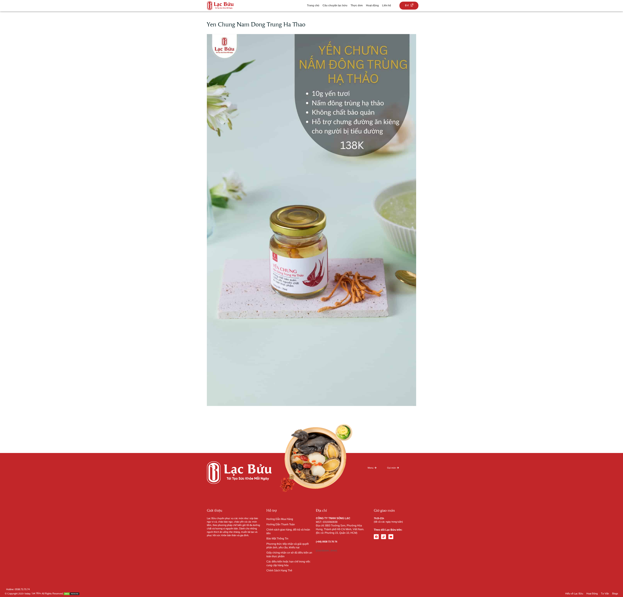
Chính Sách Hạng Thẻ (279, 570)
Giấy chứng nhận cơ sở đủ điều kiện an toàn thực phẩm (289, 554)
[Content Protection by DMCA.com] (71, 593)
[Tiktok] (383, 536)
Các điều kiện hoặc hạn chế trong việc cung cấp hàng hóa (288, 563)
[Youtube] (390, 536)
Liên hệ (386, 5)
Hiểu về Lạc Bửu (574, 593)
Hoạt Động (592, 593)
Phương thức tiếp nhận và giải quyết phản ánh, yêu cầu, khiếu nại (287, 546)
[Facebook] (376, 536)
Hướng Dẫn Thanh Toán (280, 524)
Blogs (615, 593)
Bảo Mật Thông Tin (277, 538)
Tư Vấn (605, 593)
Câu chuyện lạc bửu (335, 5)
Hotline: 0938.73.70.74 (18, 589)
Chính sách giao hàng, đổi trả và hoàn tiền (288, 531)
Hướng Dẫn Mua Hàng (279, 519)
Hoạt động (372, 5)
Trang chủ (313, 5)
